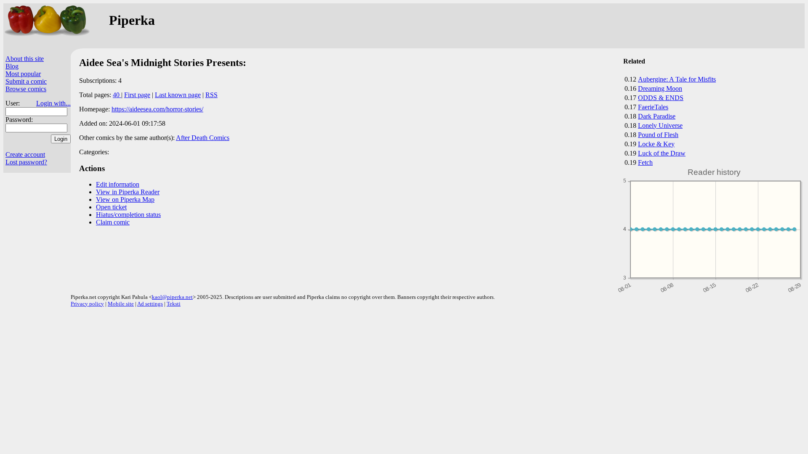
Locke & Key (656, 144)
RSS (211, 94)
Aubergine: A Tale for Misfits (677, 79)
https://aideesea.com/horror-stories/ (157, 109)
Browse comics (25, 88)
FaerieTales (653, 107)
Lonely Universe (660, 125)
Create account (25, 154)
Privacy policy (87, 304)
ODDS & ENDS (660, 97)
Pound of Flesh (658, 134)
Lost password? (26, 162)
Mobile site (121, 304)
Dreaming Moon (660, 88)
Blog (12, 66)
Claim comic (113, 222)
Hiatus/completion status (128, 214)
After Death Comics (202, 137)
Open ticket (111, 207)
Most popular (23, 73)
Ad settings (150, 304)
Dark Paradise (656, 116)
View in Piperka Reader (127, 191)
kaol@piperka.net (172, 297)
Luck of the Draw (662, 153)
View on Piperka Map (125, 199)
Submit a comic (26, 81)
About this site (24, 58)
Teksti (174, 304)
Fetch (645, 162)
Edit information (117, 184)
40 (117, 94)
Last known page (178, 94)
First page (137, 94)
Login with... (53, 103)
